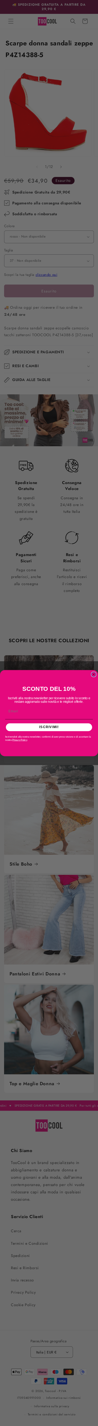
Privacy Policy (19, 739)
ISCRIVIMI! (49, 727)
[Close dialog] (93, 674)
